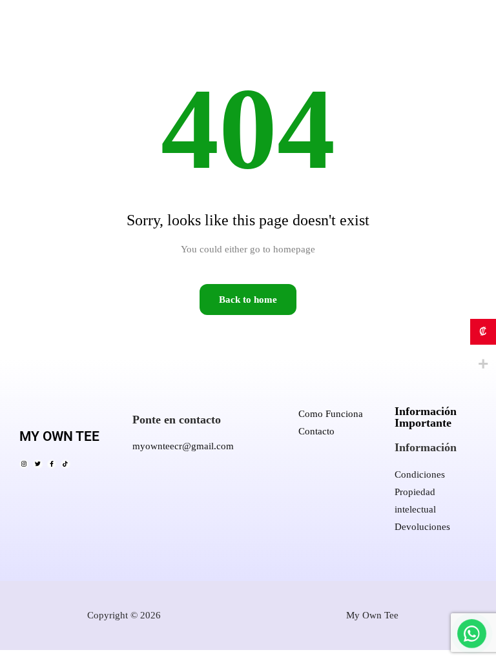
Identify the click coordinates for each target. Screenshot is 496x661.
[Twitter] (37, 464)
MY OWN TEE (59, 436)
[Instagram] (23, 464)
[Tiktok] (65, 464)
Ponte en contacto (176, 419)
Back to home (248, 299)
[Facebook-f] (51, 464)
